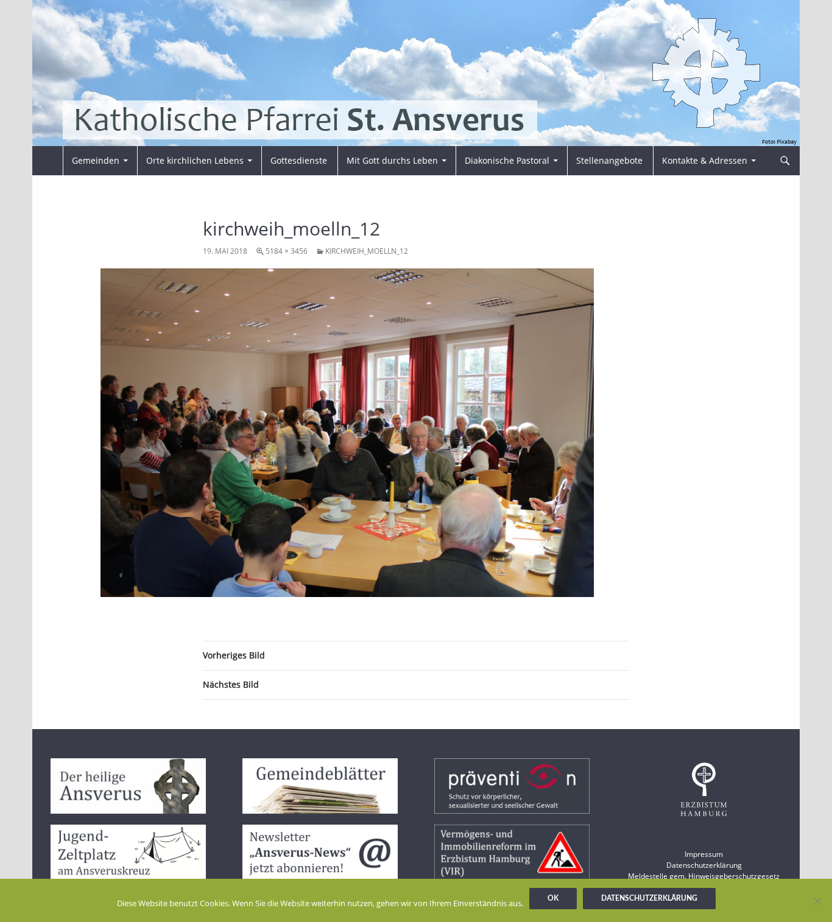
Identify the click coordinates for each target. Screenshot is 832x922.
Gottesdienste (298, 160)
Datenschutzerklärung (704, 865)
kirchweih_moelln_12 (366, 251)
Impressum (704, 854)
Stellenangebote (609, 160)
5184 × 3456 (287, 251)
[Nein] (817, 901)
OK (553, 898)
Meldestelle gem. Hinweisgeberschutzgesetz (704, 876)
